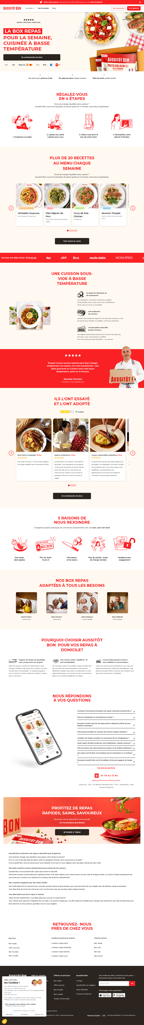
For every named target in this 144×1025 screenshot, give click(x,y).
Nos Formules (43, 8)
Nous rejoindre (82, 990)
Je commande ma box (31, 57)
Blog (54, 8)
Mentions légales (93, 1015)
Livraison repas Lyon (59, 956)
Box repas (13, 944)
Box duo (97, 952)
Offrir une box (14, 948)
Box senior (98, 956)
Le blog (79, 981)
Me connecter (118, 8)
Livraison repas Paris (59, 943)
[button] (30, 8)
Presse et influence (83, 994)
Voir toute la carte (72, 241)
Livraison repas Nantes (60, 952)
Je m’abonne (134, 8)
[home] (12, 8)
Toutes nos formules (61, 999)
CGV (103, 1015)
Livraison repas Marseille (61, 947)
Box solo (97, 947)
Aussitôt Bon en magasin (86, 985)
